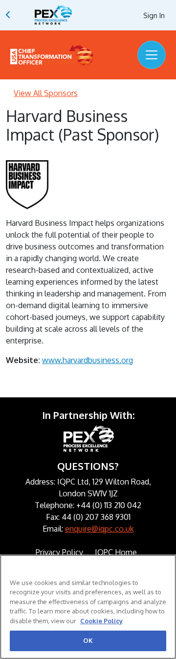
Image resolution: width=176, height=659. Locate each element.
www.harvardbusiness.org (87, 360)
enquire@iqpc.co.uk (99, 529)
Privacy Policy (59, 552)
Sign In (154, 15)
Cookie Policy (101, 621)
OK (88, 640)
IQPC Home (116, 552)
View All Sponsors (46, 93)
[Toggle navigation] (151, 55)
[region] (88, 607)
